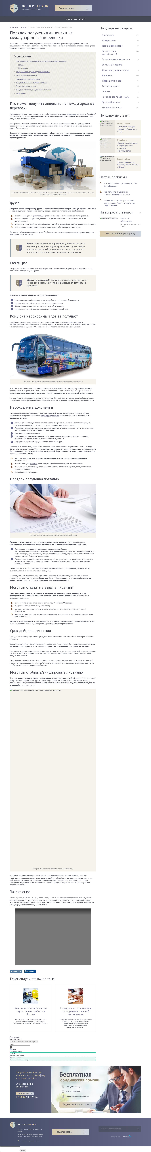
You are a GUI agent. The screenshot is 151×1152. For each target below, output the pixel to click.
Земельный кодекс (112, 64)
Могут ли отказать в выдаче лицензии (31, 82)
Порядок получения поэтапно (28, 79)
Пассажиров (23, 68)
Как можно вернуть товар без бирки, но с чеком (127, 129)
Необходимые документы (26, 75)
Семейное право (110, 86)
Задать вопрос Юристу (75, 19)
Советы (106, 91)
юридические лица (73, 322)
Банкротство (109, 40)
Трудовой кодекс (111, 102)
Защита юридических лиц (116, 59)
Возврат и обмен (123, 123)
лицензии (33, 463)
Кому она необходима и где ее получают (33, 71)
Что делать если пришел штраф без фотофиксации (120, 184)
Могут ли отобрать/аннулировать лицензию (34, 90)
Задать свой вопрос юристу (120, 233)
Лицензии (107, 75)
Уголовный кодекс (112, 107)
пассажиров (71, 114)
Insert (23, 1151)
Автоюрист (108, 35)
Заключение (21, 93)
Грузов (20, 64)
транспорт (36, 216)
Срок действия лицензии (26, 86)
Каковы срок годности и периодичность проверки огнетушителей (127, 147)
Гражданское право (112, 45)
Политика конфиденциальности (28, 1141)
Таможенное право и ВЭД (115, 96)
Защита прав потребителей (109, 52)
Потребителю (122, 140)
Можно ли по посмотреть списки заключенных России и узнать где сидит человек (119, 203)
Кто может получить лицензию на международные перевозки (41, 61)
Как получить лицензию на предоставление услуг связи (117, 193)
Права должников (111, 80)
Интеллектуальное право (115, 70)
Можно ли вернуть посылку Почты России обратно (127, 165)
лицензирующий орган (50, 415)
